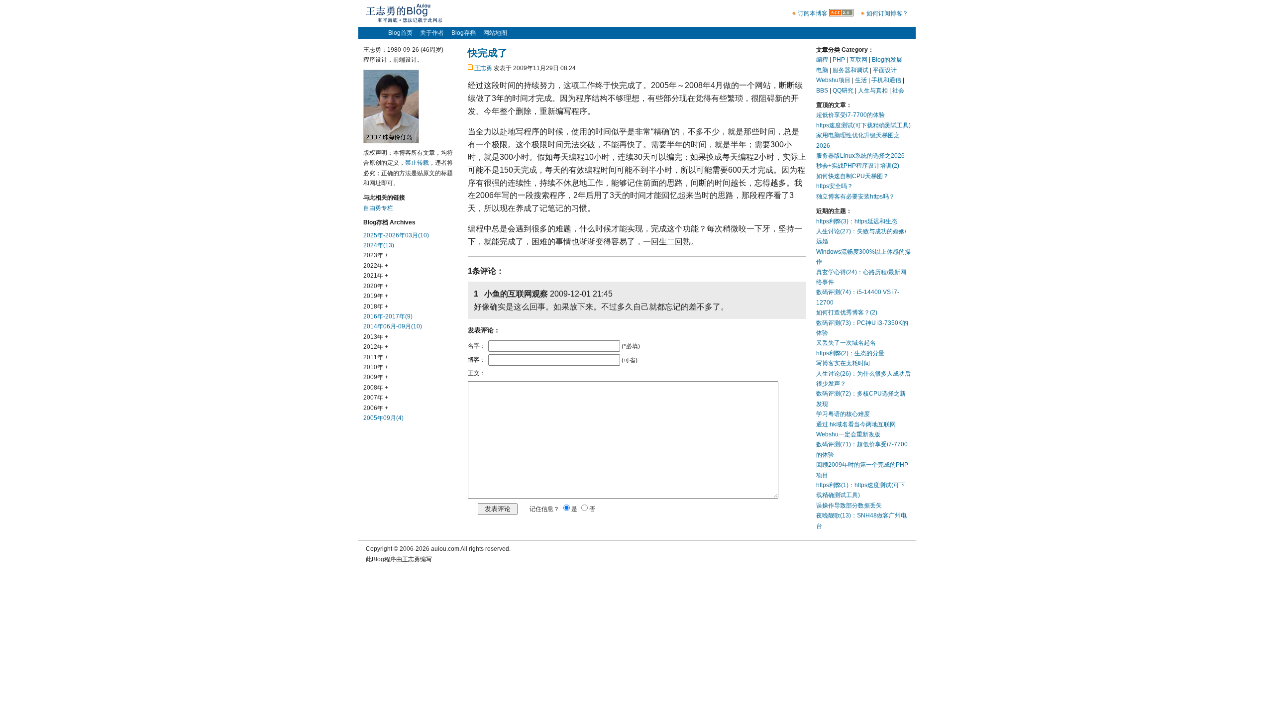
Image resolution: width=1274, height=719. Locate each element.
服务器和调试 (850, 70)
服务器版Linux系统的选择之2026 (860, 155)
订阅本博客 (813, 13)
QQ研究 (843, 90)
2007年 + (375, 397)
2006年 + (375, 408)
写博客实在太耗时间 (843, 363)
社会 (898, 90)
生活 (861, 80)
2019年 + (375, 296)
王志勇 (483, 68)
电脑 (822, 70)
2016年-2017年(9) (388, 316)
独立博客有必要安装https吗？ (855, 196)
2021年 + (375, 275)
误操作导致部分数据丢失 (849, 505)
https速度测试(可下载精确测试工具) (863, 125)
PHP (839, 59)
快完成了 (488, 52)
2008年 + (375, 387)
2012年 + (375, 346)
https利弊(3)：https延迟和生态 (856, 221)
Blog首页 (400, 32)
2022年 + (375, 265)
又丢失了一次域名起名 (846, 342)
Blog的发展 (887, 59)
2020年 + (375, 286)
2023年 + (375, 255)
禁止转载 (417, 162)
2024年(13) (378, 245)
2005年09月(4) (383, 417)
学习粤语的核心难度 (843, 414)
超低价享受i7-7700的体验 (850, 114)
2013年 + (375, 336)
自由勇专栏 (378, 208)
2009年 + (375, 377)
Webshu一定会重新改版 (848, 434)
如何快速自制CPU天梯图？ (852, 176)
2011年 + (375, 357)
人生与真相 (873, 90)
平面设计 (885, 70)
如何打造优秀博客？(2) (846, 312)
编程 (822, 59)
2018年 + (375, 306)
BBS (822, 90)
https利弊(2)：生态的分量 (850, 353)
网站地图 (495, 32)
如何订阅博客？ (887, 13)
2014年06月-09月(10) (392, 326)
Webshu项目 (833, 80)
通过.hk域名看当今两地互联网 (856, 424)
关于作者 (432, 32)
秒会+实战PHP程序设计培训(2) (857, 165)
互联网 (858, 59)
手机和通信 (886, 80)
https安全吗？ (834, 186)
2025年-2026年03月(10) (396, 235)
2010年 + (375, 367)
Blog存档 (463, 32)
